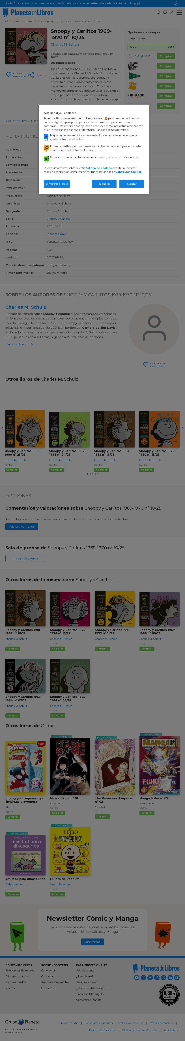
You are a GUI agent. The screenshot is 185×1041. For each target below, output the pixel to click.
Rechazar (104, 184)
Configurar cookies (57, 184)
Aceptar (132, 184)
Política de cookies (98, 168)
